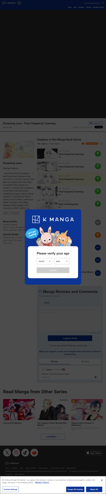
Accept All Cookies (75, 489)
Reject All (94, 489)
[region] (53, 485)
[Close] (102, 480)
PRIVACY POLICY (42, 482)
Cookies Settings (10, 489)
